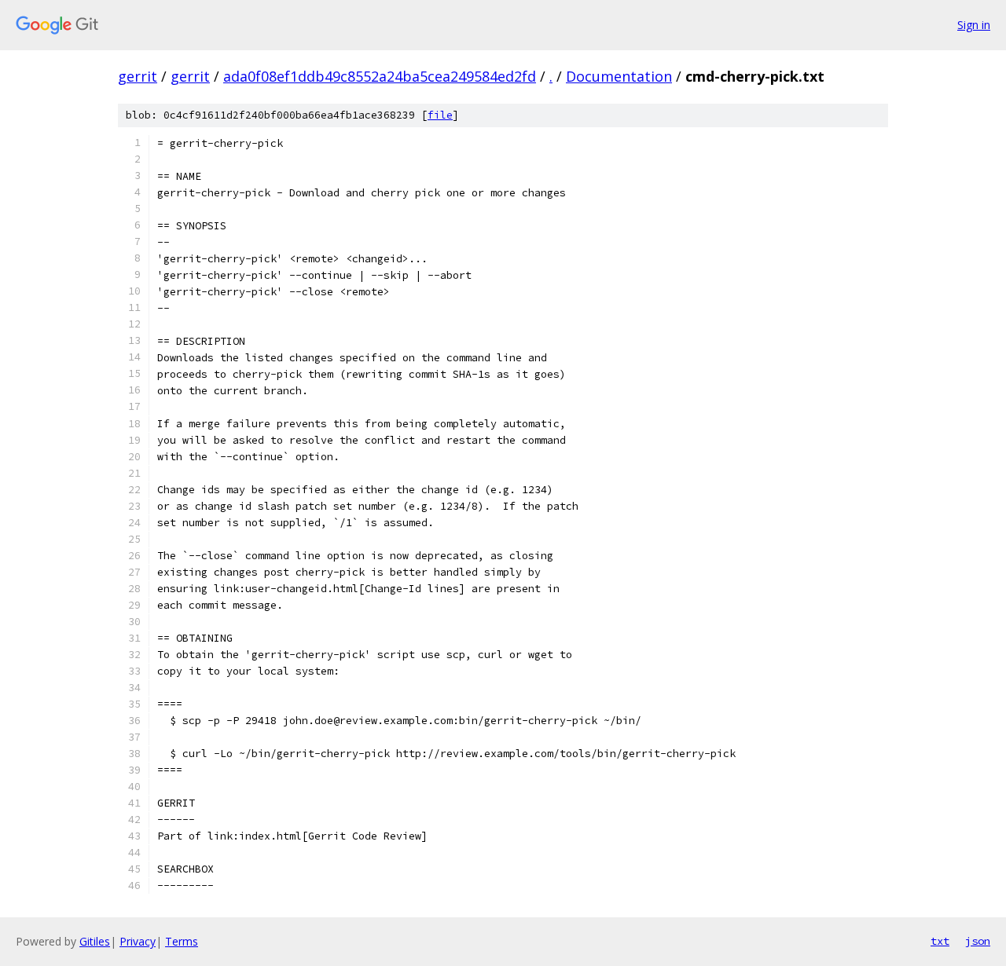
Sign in (973, 24)
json (977, 941)
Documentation (619, 76)
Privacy (137, 941)
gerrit (137, 76)
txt (940, 941)
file (440, 115)
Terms (181, 941)
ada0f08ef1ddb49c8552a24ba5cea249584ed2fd (379, 76)
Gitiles (94, 941)
